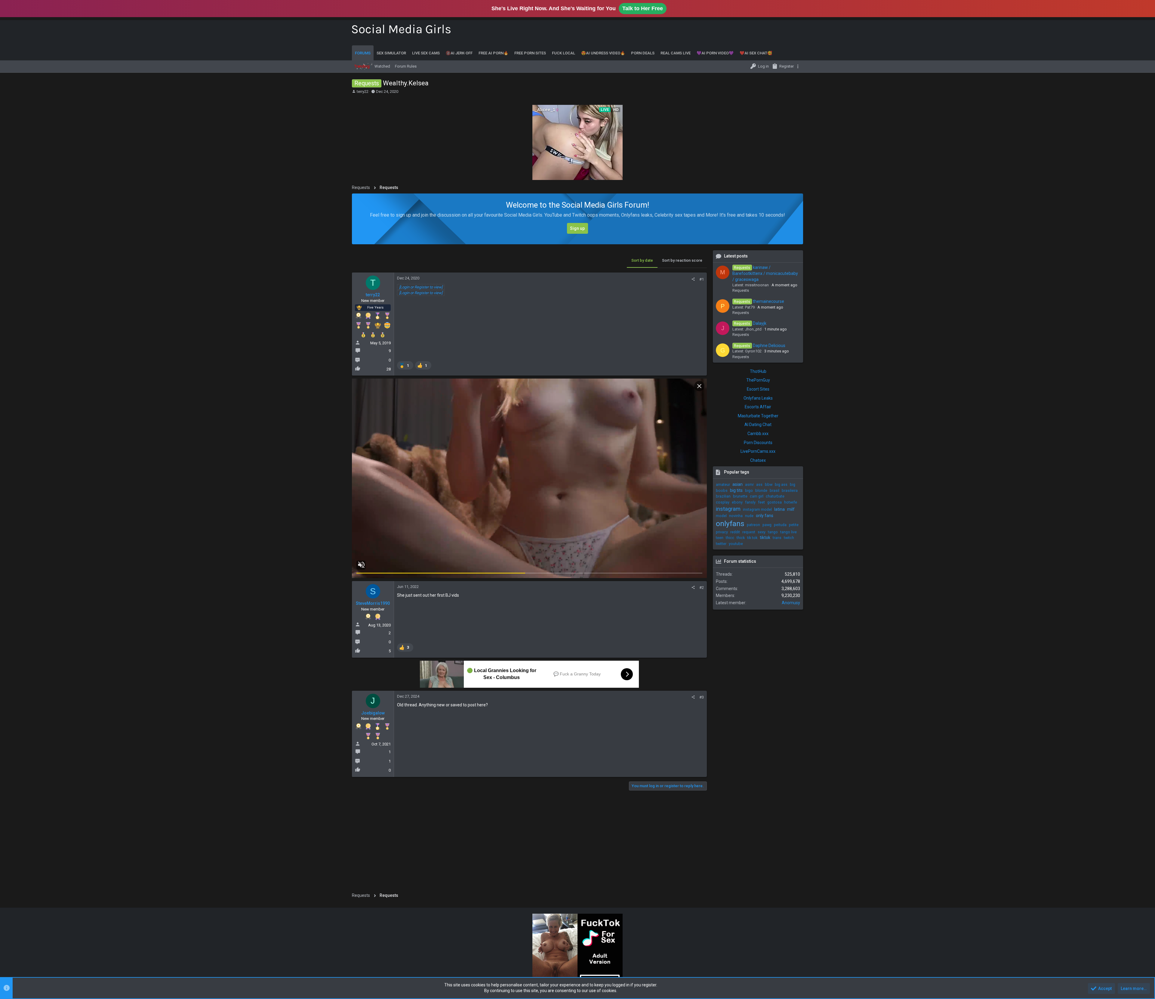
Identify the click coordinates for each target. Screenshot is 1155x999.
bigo (749, 490)
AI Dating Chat (758, 424)
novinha (736, 515)
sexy (761, 532)
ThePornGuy (758, 380)
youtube (736, 543)
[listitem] (405, 365)
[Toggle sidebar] (799, 66)
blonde (761, 490)
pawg (767, 524)
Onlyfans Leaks (758, 398)
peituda (780, 524)
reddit (735, 532)
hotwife (790, 502)
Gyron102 (753, 351)
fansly (750, 502)
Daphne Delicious (759, 345)
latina (779, 509)
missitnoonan (757, 285)
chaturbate (775, 496)
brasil (774, 490)
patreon (753, 524)
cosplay (722, 502)
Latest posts (736, 256)
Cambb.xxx (757, 433)
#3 (701, 697)
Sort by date (642, 260)
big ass (781, 484)
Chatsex (758, 460)
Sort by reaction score (682, 260)
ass (759, 484)
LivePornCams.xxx (758, 451)
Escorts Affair (758, 406)
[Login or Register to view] (420, 287)
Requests (740, 290)
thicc (730, 537)
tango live (788, 532)
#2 (701, 587)
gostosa (774, 502)
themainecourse (759, 301)
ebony (737, 502)
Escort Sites (758, 389)
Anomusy (791, 602)
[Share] (693, 279)
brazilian (723, 496)
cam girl (756, 496)
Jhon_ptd (753, 329)
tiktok (765, 537)
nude (749, 515)
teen (719, 537)
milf (791, 509)
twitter (721, 543)
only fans (764, 515)
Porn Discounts (758, 442)
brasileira (790, 490)
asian (737, 484)
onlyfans (730, 523)
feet (761, 502)
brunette (740, 496)
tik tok (752, 537)
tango (773, 532)
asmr (749, 484)
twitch (789, 537)
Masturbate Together (758, 415)
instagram (728, 509)
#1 (701, 279)
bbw (768, 484)
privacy (722, 532)
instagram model (757, 509)
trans (777, 537)
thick (741, 537)
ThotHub (758, 371)
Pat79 (750, 307)
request (748, 532)
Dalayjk (750, 323)
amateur (723, 484)
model (721, 515)
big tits (736, 490)
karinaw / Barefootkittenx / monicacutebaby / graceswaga (765, 273)
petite (794, 524)
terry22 (362, 91)
